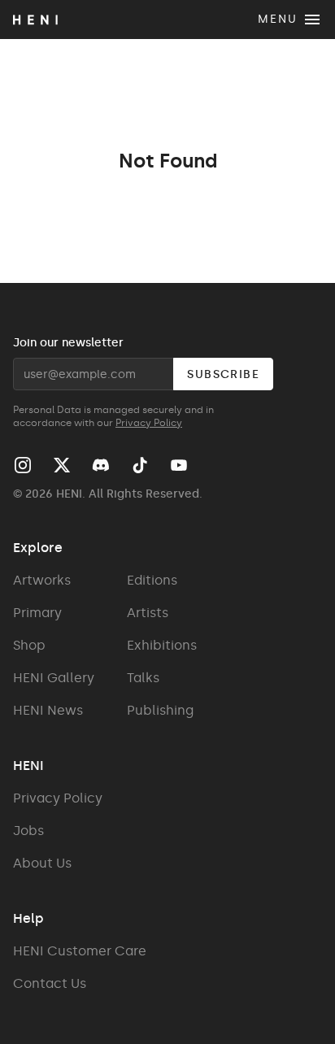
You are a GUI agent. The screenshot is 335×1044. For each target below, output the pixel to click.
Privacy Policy (148, 422)
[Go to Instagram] (23, 465)
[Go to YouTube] (179, 465)
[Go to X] (62, 465)
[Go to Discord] (101, 465)
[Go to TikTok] (140, 465)
